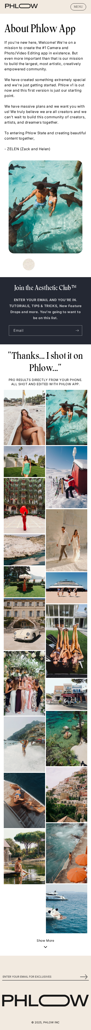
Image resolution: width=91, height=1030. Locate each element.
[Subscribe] (77, 330)
